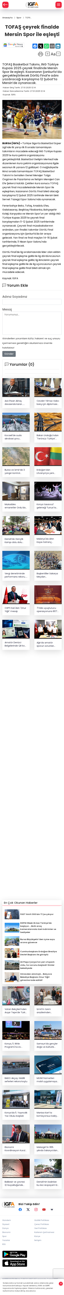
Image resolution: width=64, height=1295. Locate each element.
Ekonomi (6, 1232)
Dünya (5, 1228)
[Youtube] (44, 1210)
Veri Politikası (40, 1228)
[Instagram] (36, 1210)
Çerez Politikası (41, 1224)
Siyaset (5, 1224)
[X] (28, 1210)
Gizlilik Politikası (41, 1220)
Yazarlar (6, 1240)
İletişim (37, 1240)
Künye (37, 1236)
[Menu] (58, 5)
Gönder (9, 354)
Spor (4, 1236)
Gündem (6, 1220)
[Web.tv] (52, 1210)
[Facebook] (20, 1210)
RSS (4, 1244)
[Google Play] (32, 1254)
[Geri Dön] (5, 5)
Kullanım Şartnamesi (44, 1232)
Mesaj (7, 309)
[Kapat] (61, 1283)
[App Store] (32, 1263)
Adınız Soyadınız (14, 296)
